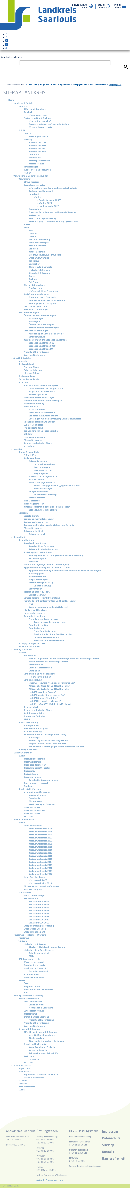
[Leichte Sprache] (6, 49)
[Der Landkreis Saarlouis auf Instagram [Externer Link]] (6, 37)
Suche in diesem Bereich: (11, 57)
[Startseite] (38, 29)
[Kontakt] (6, 46)
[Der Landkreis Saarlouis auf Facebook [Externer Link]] (6, 34)
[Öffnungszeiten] (6, 41)
